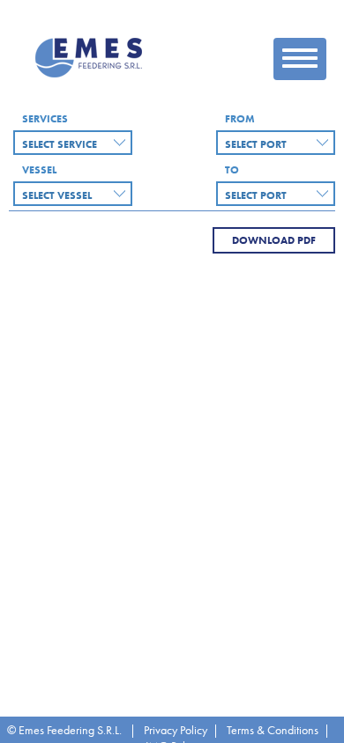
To (232, 170)
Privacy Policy (175, 730)
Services (45, 119)
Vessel (39, 170)
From (240, 119)
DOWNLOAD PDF (274, 240)
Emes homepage (90, 57)
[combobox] (72, 142)
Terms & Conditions (272, 730)
